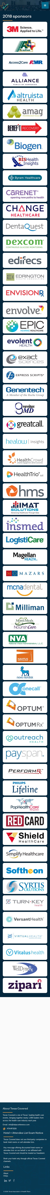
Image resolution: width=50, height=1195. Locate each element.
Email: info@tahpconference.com (16, 1125)
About (5, 1173)
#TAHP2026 (12, 1129)
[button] (45, 5)
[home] (4, 6)
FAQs (5, 1176)
